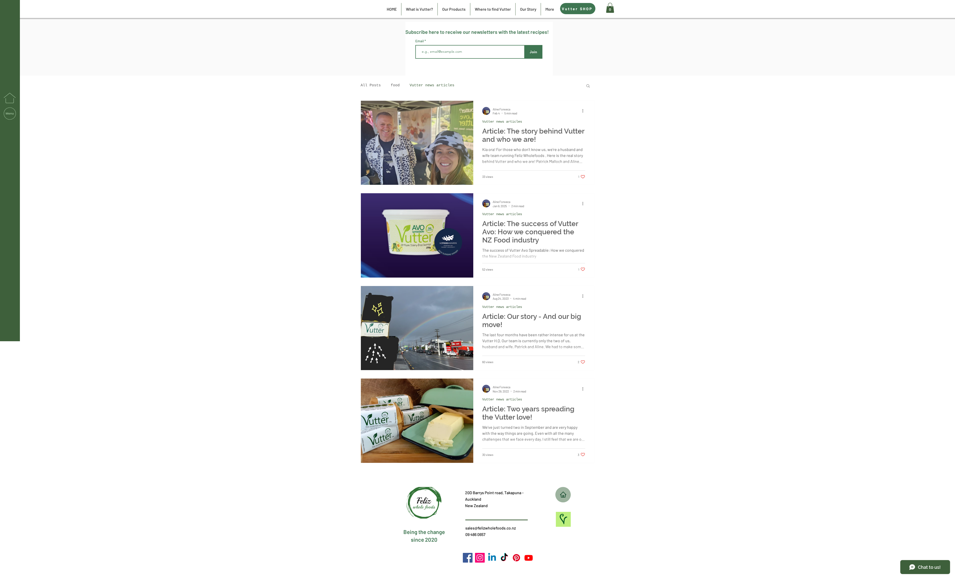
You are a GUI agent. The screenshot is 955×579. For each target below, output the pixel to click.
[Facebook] (468, 558)
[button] (10, 113)
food (395, 85)
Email (420, 41)
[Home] (563, 494)
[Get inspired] (563, 519)
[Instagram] (480, 558)
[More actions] (584, 111)
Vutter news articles (432, 85)
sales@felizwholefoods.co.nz (490, 528)
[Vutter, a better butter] (516, 558)
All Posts (371, 85)
